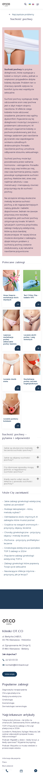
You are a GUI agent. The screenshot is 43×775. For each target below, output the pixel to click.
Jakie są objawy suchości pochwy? (17, 459)
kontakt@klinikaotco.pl (17, 665)
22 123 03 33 (12, 660)
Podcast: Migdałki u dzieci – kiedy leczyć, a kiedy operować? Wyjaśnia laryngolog (20, 741)
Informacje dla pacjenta (11, 758)
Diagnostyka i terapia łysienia (14, 690)
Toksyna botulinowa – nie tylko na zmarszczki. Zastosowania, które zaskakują (20, 721)
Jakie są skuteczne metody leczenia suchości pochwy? (18, 449)
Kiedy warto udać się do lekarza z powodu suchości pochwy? (18, 481)
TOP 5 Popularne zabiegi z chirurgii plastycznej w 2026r (18, 727)
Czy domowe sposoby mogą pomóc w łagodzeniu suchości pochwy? (19, 469)
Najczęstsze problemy (23, 14)
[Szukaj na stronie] (26, 4)
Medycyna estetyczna (11, 696)
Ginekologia (7, 700)
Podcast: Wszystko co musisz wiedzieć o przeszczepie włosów (19, 747)
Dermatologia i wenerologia (14, 706)
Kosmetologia (8, 703)
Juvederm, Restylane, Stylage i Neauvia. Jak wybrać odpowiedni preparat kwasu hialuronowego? (21, 734)
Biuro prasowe (7, 766)
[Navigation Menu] (38, 4)
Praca (4, 762)
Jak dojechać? (9, 654)
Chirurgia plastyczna (11, 693)
